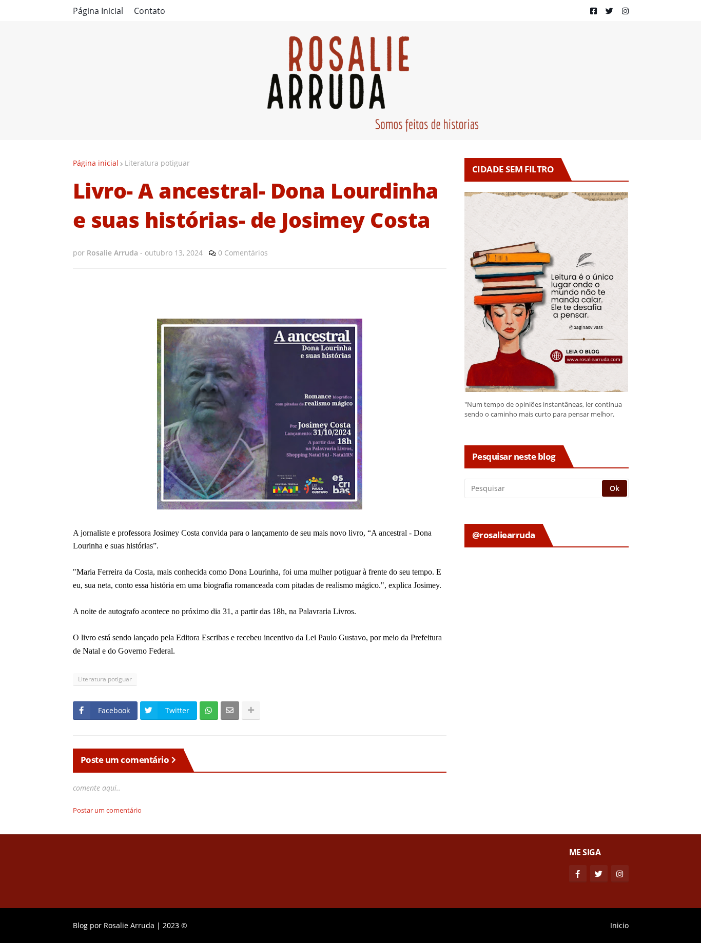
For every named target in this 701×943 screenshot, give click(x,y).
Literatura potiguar (157, 163)
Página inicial (96, 163)
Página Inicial (98, 10)
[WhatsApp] (209, 710)
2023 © (175, 925)
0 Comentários (243, 253)
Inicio (619, 925)
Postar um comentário (107, 810)
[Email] (230, 710)
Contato (149, 10)
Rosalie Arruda (129, 925)
